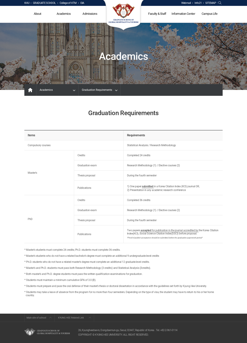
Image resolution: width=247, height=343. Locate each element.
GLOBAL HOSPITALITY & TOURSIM (123, 15)
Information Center (183, 13)
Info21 (198, 3)
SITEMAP (210, 3)
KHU (26, 3)
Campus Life (209, 13)
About (37, 13)
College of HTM (68, 3)
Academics (64, 13)
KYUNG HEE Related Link (71, 317)
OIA (82, 3)
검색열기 (220, 3)
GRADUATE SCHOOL (44, 3)
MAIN (30, 90)
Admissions (90, 13)
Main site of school (36, 317)
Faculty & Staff (157, 13)
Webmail (186, 3)
